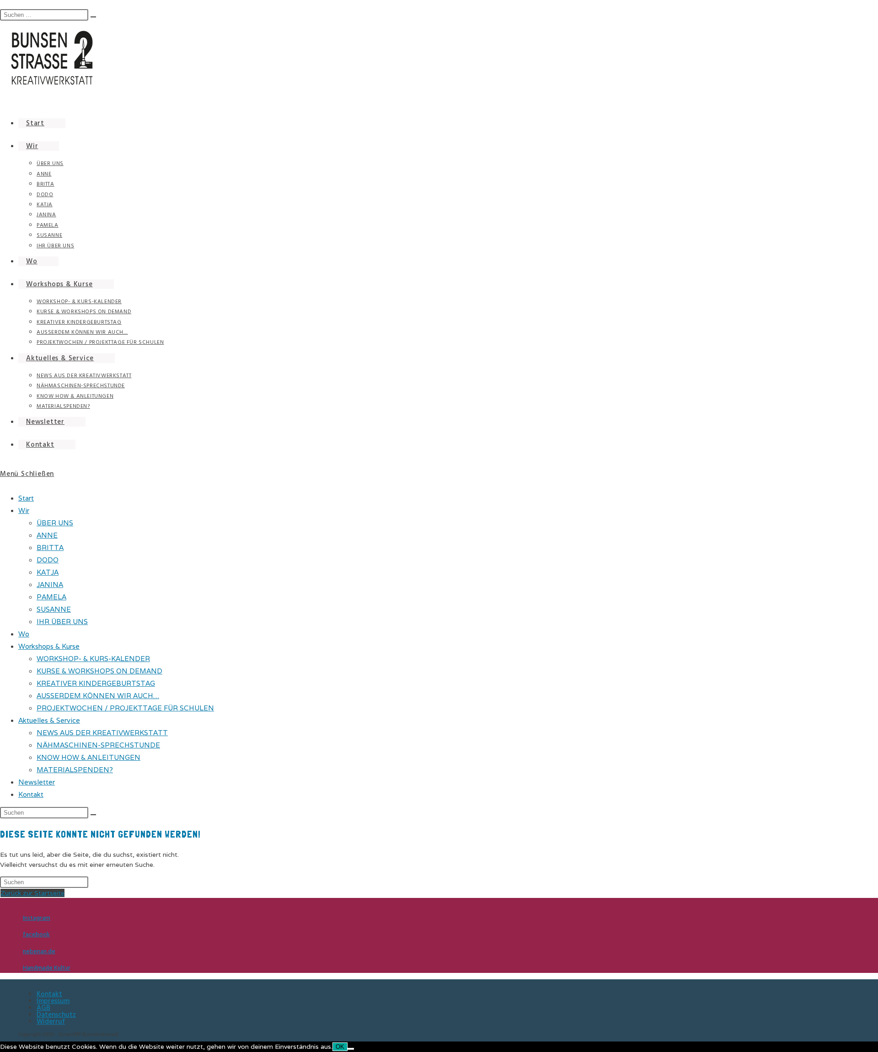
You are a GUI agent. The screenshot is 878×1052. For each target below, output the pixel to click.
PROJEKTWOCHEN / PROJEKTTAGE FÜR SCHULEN (125, 708)
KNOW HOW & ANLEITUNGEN (88, 757)
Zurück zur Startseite (32, 893)
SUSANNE (54, 609)
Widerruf (51, 1021)
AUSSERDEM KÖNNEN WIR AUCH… (98, 695)
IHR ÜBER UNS (62, 621)
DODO (48, 559)
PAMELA (51, 597)
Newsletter (36, 782)
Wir (23, 510)
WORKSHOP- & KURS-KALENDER (93, 658)
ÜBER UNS (55, 522)
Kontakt (30, 794)
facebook (36, 934)
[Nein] (351, 1049)
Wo (23, 634)
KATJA (48, 572)
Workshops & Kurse (49, 646)
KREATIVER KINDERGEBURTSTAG (96, 683)
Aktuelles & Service (49, 720)
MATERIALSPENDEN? (75, 769)
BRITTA (50, 547)
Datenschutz (56, 1015)
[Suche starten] (93, 815)
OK (340, 1046)
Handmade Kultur (46, 967)
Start (26, 498)
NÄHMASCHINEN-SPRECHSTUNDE (98, 745)
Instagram (36, 918)
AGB (43, 1008)
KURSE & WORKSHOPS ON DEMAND (99, 671)
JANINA (50, 584)
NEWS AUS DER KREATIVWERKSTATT (102, 732)
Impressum (53, 1001)
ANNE (47, 535)
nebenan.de (39, 951)
